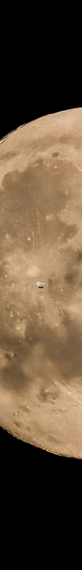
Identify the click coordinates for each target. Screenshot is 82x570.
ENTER (41, 287)
